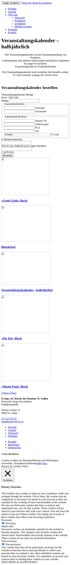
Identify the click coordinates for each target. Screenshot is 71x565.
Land (56, 134)
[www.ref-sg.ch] (13, 393)
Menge (5, 100)
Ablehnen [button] (31, 463)
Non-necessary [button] (9, 541)
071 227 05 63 (9, 418)
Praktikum (20, 20)
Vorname (40, 108)
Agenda (12, 11)
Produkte (12, 29)
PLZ (37, 127)
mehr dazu (41, 463)
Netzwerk (20, 17)
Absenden (7, 155)
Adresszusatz (42, 124)
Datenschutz (14, 447)
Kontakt (12, 32)
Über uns (13, 14)
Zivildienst (20, 23)
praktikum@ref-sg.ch (12, 421)
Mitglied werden (23, 26)
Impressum (13, 444)
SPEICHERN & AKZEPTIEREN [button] (19, 562)
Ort (37, 131)
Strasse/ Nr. (41, 120)
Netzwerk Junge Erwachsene (36, 2)
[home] (5, 393)
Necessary (10, 523)
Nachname (40, 111)
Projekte (12, 8)
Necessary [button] (6, 520)
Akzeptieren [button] (19, 463)
